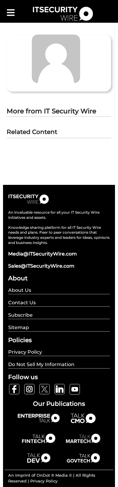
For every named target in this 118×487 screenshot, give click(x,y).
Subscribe (20, 315)
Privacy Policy (43, 481)
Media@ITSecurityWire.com (42, 254)
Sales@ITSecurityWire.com (41, 266)
